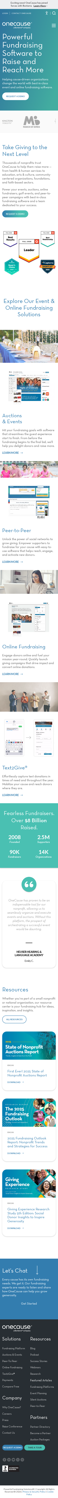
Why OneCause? (11, 1407)
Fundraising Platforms (42, 1387)
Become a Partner (40, 1433)
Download (14, 1082)
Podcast (34, 1354)
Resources (40, 1339)
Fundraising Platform (13, 1348)
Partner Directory (40, 1427)
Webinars (35, 1367)
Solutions (11, 1339)
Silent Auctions (38, 1399)
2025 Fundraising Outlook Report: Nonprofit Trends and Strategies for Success (27, 1142)
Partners (38, 1417)
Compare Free (10, 1386)
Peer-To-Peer (9, 1361)
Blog (32, 1348)
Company (12, 1398)
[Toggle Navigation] (54, 25)
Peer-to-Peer (37, 1406)
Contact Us (8, 1433)
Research (35, 1374)
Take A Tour (35, 1447)
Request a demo (12, 1447)
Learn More (40, 6)
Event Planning (38, 1393)
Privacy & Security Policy (34, 1491)
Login (5, 13)
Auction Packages (40, 1439)
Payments (7, 1380)
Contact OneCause (21, 13)
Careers (7, 1414)
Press (5, 1420)
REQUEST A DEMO (15, 96)
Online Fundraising (12, 1367)
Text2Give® (8, 1374)
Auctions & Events (12, 1354)
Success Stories (38, 1361)
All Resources (14, 1019)
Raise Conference (12, 1426)
